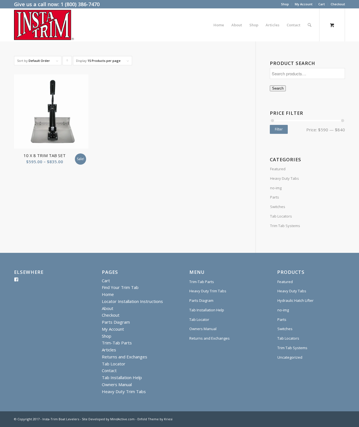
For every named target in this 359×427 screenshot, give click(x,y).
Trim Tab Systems (285, 225)
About (107, 308)
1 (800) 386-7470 (80, 4)
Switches (277, 206)
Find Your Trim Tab (120, 287)
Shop (285, 4)
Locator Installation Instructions (132, 301)
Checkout (338, 4)
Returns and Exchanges (124, 357)
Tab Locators (281, 216)
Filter (279, 129)
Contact (109, 370)
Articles (109, 350)
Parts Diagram (116, 322)
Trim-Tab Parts (117, 343)
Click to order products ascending (67, 62)
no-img (276, 187)
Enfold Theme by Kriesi (154, 419)
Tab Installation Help (122, 377)
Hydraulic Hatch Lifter (295, 300)
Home (108, 294)
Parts (274, 197)
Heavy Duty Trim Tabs (124, 391)
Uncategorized (289, 357)
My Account (303, 4)
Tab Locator (113, 364)
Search (278, 88)
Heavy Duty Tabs (284, 178)
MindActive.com (122, 419)
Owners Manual (117, 384)
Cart (321, 4)
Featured (278, 168)
